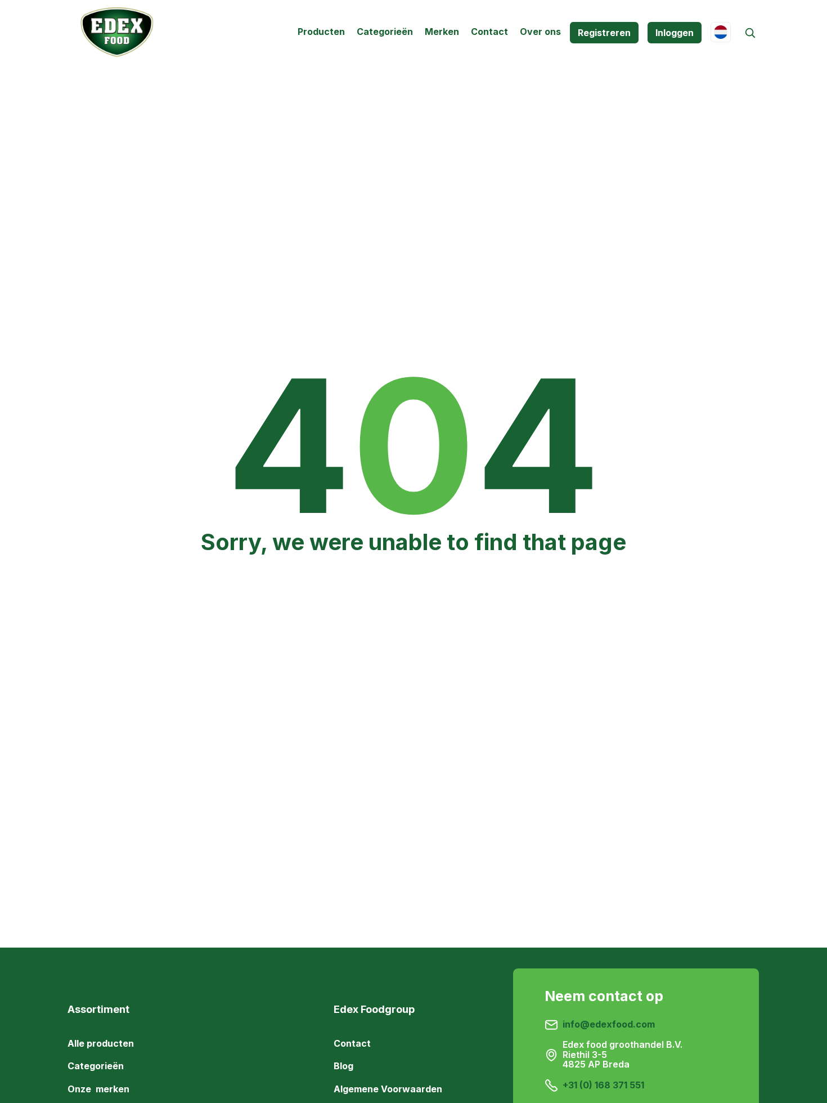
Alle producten (101, 1043)
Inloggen (674, 32)
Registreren (604, 32)
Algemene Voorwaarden (388, 1088)
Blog (343, 1065)
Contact (489, 31)
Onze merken (98, 1088)
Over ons (540, 31)
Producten (321, 31)
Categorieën (385, 31)
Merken (442, 31)
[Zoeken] (749, 33)
